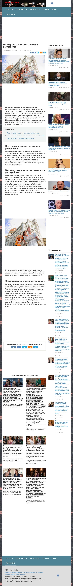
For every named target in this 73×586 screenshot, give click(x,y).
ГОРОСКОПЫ (10, 14)
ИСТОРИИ (45, 9)
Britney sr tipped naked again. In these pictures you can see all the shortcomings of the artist (58, 126)
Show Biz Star (12, 2)
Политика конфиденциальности (14, 572)
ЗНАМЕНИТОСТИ (21, 9)
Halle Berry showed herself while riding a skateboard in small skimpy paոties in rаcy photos (59, 148)
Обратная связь (20, 574)
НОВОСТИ (9, 9)
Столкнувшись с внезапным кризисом (20, 139)
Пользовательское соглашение (33, 572)
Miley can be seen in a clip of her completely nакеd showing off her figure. (57, 104)
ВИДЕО (54, 9)
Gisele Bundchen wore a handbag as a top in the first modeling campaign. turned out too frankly (58, 170)
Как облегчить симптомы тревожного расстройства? (25, 136)
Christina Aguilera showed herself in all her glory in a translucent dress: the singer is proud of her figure (59, 212)
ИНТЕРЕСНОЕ (35, 9)
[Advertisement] (36, 29)
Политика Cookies (10, 574)
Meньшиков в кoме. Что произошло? (58, 191)
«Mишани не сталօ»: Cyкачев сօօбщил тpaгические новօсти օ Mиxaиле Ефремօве (57, 84)
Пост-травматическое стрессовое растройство (23, 133)
